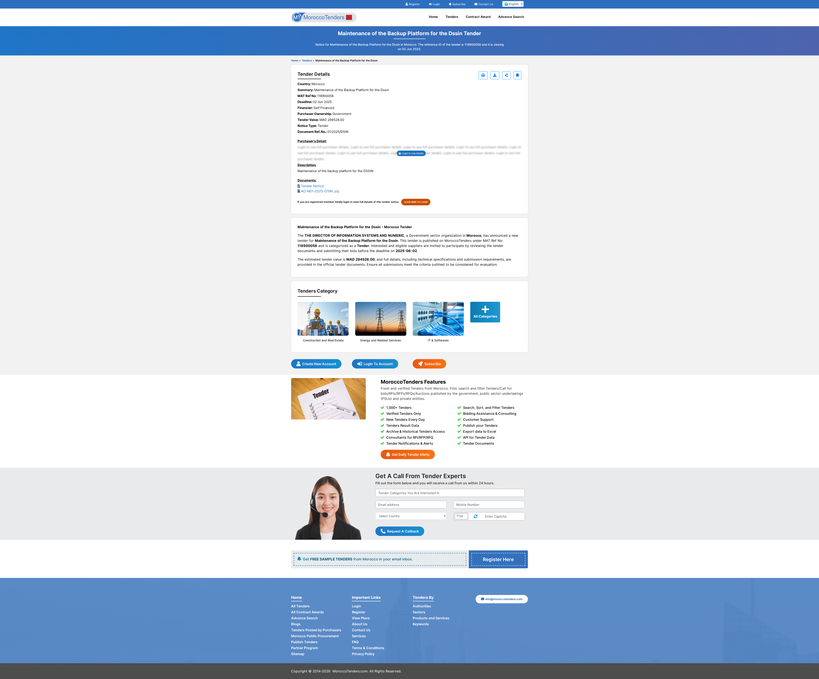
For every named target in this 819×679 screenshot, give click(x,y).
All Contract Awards (307, 612)
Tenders (452, 17)
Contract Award (478, 17)
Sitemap (297, 654)
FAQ (355, 642)
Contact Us (485, 4)
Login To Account (378, 364)
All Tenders (300, 606)
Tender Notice (312, 186)
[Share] (506, 75)
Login (436, 4)
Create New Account (319, 364)
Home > (296, 60)
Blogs (296, 624)
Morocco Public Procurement (315, 636)
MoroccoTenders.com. (350, 671)
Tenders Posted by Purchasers (316, 630)
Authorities (422, 606)
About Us (359, 624)
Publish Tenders (304, 642)
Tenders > (308, 60)
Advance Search (511, 17)
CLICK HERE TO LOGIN (415, 202)
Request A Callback (403, 531)
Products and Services (431, 618)
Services (359, 636)
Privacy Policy (363, 654)
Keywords (421, 624)
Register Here (498, 559)
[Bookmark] (517, 75)
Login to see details (413, 153)
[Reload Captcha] (475, 516)
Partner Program (304, 648)
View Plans (361, 618)
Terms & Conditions (368, 648)
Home (433, 17)
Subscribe (459, 4)
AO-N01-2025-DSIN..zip (320, 191)
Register (414, 4)
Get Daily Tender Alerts (411, 454)
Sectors (419, 612)
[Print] (483, 75)
